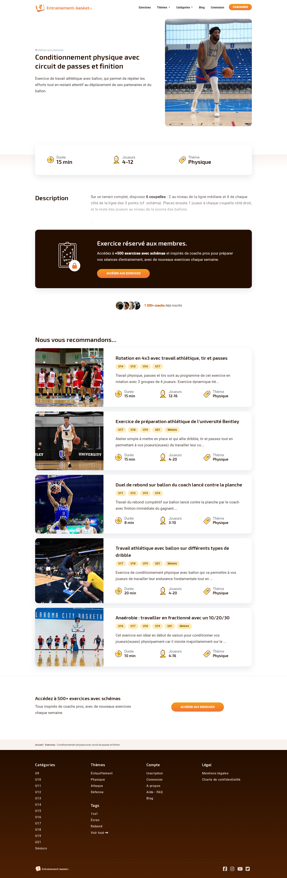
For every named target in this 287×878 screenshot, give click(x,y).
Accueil (39, 744)
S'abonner (240, 7)
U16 (38, 817)
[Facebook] (226, 869)
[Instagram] (233, 869)
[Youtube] (241, 869)
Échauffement (102, 773)
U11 (38, 786)
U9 (37, 773)
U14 (38, 804)
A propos (153, 786)
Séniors (41, 848)
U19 (38, 836)
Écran (95, 820)
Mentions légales (215, 773)
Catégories (45, 764)
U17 (38, 823)
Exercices (145, 7)
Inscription (154, 773)
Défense (97, 792)
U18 (38, 829)
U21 (38, 842)
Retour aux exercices (50, 50)
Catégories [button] (183, 7)
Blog (202, 7)
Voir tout (98, 833)
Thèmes (98, 764)
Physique (98, 779)
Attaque (97, 786)
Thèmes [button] (162, 7)
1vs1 (94, 814)
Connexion (217, 7)
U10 (38, 779)
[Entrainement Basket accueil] (63, 7)
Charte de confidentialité (221, 779)
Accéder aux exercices (123, 273)
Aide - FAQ (154, 792)
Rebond (96, 826)
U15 (38, 811)
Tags (95, 805)
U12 (38, 792)
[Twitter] (249, 869)
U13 (38, 798)
